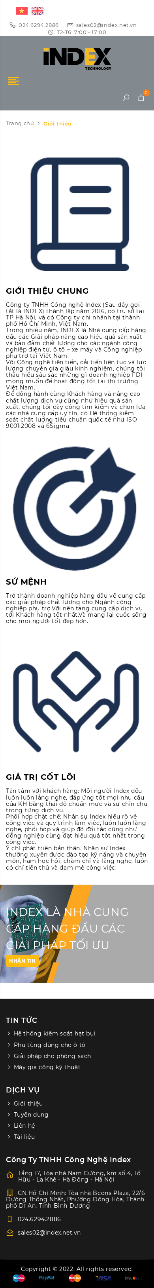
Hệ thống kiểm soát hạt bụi (55, 1033)
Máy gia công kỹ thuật (47, 1067)
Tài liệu (24, 1136)
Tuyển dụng (31, 1114)
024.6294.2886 (39, 25)
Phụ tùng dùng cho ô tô (50, 1045)
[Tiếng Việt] (20, 10)
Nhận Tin (22, 961)
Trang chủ (20, 123)
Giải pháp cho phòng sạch (52, 1056)
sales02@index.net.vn (106, 25)
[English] (35, 10)
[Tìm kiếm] (125, 97)
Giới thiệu (28, 1103)
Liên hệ (24, 1125)
